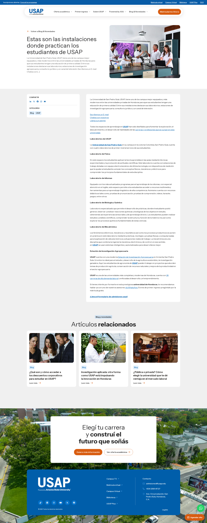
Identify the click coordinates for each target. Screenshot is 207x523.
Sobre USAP (98, 12)
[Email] (45, 101)
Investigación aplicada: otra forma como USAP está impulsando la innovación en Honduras (101, 375)
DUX (202, 2)
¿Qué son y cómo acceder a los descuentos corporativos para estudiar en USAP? (45, 375)
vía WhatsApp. (131, 287)
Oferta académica (62, 12)
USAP (38, 113)
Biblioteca (183, 2)
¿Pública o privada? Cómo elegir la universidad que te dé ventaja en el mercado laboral (150, 375)
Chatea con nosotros (99, 117)
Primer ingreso (81, 12)
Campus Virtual (171, 2)
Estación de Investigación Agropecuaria (135, 257)
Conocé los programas (28, 2)
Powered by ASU (116, 12)
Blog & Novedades (137, 12)
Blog (32, 113)
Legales (165, 510)
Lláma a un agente (98, 120)
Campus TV (111, 479)
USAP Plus (193, 2)
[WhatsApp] (41, 101)
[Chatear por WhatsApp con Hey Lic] (201, 508)
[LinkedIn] (30, 101)
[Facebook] (37, 101)
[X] (34, 101)
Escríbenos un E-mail (99, 114)
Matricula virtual (156, 2)
